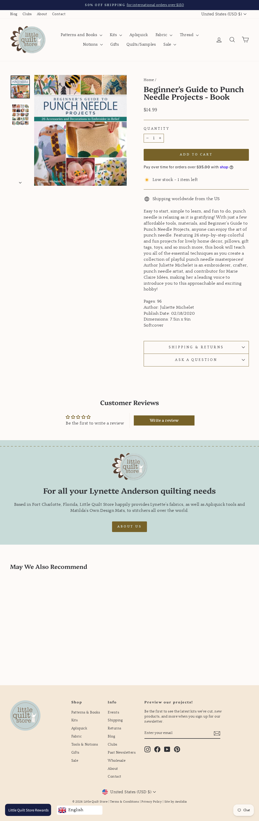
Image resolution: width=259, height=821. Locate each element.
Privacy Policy (151, 801)
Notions (91, 44)
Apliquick (139, 35)
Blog (13, 14)
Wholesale (116, 761)
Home (149, 80)
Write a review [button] (164, 420)
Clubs (27, 14)
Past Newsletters (122, 753)
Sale (167, 44)
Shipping (115, 720)
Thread (187, 35)
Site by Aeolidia (175, 801)
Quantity (157, 129)
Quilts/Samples (141, 44)
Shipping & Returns (196, 347)
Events (113, 712)
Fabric (162, 35)
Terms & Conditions (124, 801)
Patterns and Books (79, 35)
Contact (59, 14)
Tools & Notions (84, 745)
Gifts (114, 44)
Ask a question (196, 360)
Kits (114, 35)
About (42, 14)
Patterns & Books (85, 712)
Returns (114, 728)
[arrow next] (20, 181)
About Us (129, 526)
